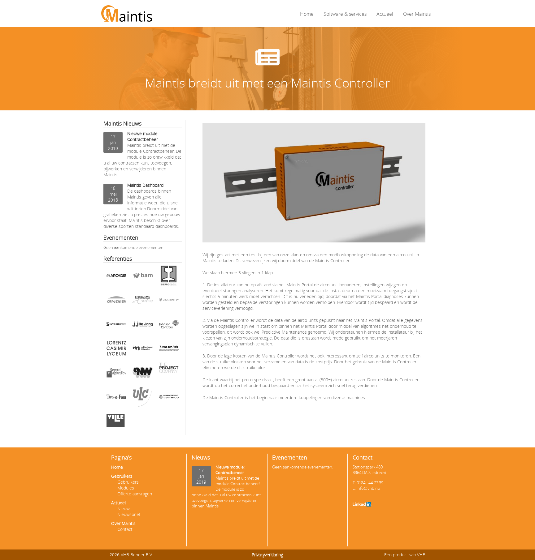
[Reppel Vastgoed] (116, 374)
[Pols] (169, 350)
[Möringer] (142, 350)
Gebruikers (122, 476)
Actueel (384, 14)
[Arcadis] (116, 278)
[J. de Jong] (142, 326)
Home (307, 14)
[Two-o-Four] (116, 399)
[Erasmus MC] (142, 302)
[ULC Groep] (142, 399)
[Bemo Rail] (169, 278)
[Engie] (116, 302)
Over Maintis (417, 14)
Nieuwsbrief (128, 514)
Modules (125, 488)
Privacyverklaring (267, 555)
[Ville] (116, 423)
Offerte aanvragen (134, 494)
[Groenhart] (169, 302)
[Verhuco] (169, 399)
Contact (125, 529)
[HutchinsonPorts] (116, 326)
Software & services (345, 14)
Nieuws (124, 508)
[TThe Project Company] (169, 374)
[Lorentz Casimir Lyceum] (116, 350)
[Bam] (142, 278)
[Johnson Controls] (169, 326)
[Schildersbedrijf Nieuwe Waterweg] (142, 374)
